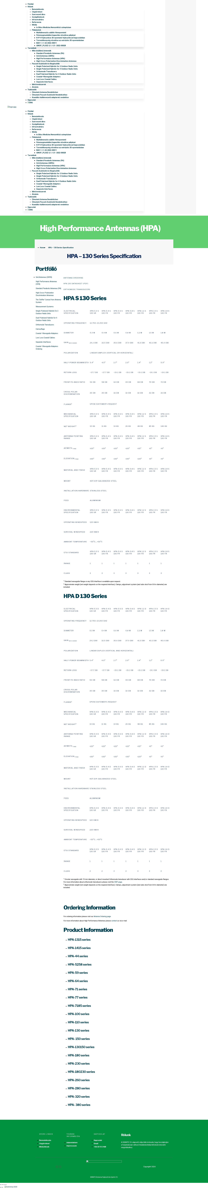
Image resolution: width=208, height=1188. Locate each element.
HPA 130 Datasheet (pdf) (75, 283)
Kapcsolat (32, 207)
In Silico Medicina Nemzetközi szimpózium (53, 27)
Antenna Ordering (73, 278)
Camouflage (40, 329)
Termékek (32, 48)
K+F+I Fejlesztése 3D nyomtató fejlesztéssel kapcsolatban (60, 38)
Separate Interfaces (44, 82)
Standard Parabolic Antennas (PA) (50, 53)
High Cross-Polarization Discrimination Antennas (56, 61)
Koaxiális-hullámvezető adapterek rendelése (50, 97)
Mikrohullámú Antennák (41, 50)
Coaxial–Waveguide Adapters (48, 76)
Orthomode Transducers (46, 71)
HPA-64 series (78, 981)
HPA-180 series (78, 1055)
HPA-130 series (78, 1030)
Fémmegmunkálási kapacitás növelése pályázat (56, 35)
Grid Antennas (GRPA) (45, 56)
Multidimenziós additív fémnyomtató (51, 32)
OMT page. (118, 882)
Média (34, 25)
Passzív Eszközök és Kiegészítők (46, 63)
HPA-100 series (78, 1014)
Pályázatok (36, 30)
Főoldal (30, 111)
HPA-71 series (77, 989)
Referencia (36, 22)
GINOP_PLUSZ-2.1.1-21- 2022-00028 (51, 45)
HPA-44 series (78, 956)
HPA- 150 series (79, 1039)
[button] (83, 107)
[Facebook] (57, 1166)
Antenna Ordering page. (102, 916)
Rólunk (30, 6)
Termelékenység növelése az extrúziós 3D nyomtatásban (60, 40)
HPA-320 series (79, 1096)
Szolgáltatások (38, 17)
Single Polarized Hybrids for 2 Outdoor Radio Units (57, 66)
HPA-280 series (79, 1088)
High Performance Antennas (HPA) (50, 58)
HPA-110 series (78, 1022)
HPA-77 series (77, 997)
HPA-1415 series (79, 948)
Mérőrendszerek (39, 84)
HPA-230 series (79, 1063)
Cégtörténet (37, 12)
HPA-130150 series (81, 1047)
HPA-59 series (78, 973)
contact (114, 921)
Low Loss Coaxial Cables (46, 79)
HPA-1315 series (79, 939)
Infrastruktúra (38, 19)
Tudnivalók (32, 89)
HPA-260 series (79, 1080)
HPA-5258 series (79, 964)
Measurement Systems (45, 306)
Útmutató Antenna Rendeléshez (45, 92)
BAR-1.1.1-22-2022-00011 (46, 43)
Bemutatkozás (38, 9)
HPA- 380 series (79, 1105)
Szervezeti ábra (38, 14)
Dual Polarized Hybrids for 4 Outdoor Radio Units (56, 74)
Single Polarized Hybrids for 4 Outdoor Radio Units (57, 69)
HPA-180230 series (81, 1072)
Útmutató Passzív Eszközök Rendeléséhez (49, 95)
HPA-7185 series (79, 1006)
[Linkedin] (60, 1166)
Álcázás (35, 194)
